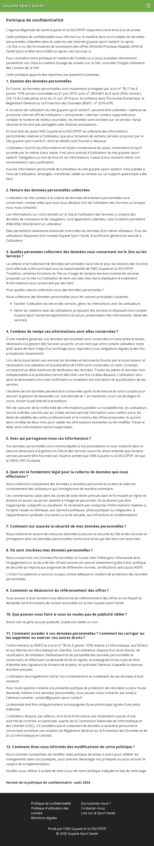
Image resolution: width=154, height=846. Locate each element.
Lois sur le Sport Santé (98, 813)
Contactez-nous (93, 808)
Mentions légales (44, 818)
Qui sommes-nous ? (96, 803)
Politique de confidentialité (51, 803)
